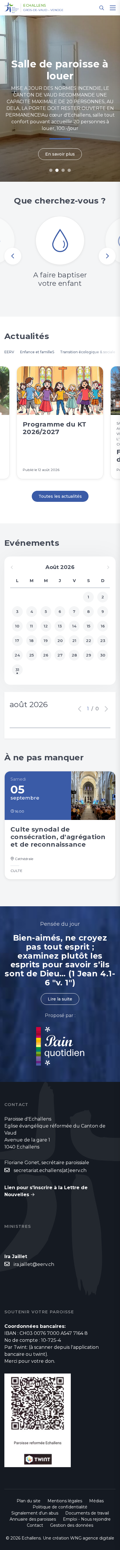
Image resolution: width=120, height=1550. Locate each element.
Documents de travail (87, 1513)
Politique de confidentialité (60, 1507)
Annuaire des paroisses (33, 1519)
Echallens (34, 5)
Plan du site (28, 1500)
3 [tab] (63, 170)
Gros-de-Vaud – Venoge (43, 10)
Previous (12, 256)
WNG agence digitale (92, 1538)
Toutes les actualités (60, 496)
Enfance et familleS (37, 352)
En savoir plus (60, 154)
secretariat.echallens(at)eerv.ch (50, 1170)
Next (107, 256)
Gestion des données (71, 1525)
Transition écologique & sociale (87, 352)
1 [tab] (50, 170)
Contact (35, 1525)
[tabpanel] (60, 98)
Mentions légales (64, 1500)
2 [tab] (57, 170)
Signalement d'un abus (34, 1513)
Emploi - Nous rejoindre (87, 1519)
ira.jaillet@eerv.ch (34, 1264)
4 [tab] (69, 170)
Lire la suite (60, 999)
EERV (9, 352)
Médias (96, 1500)
